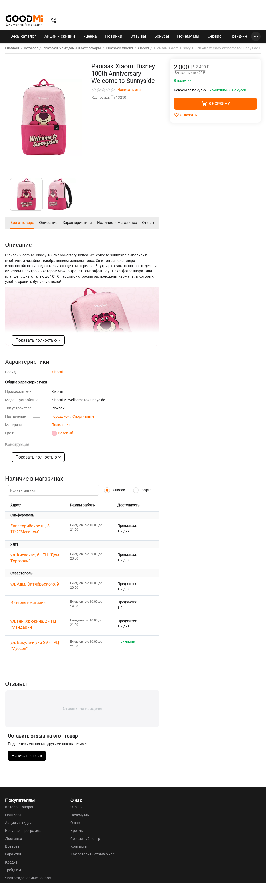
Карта (146, 490)
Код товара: (100, 97)
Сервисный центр (85, 838)
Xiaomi (57, 372)
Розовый (65, 433)
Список (118, 490)
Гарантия (13, 854)
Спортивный (83, 416)
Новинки (113, 36)
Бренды (77, 830)
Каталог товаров (19, 807)
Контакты (79, 846)
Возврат (12, 846)
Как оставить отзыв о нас (92, 854)
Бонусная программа (23, 830)
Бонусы (161, 36)
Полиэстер (60, 425)
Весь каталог (23, 36)
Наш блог (13, 815)
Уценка (90, 36)
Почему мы (188, 36)
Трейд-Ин (13, 870)
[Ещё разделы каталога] (256, 36)
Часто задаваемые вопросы (29, 878)
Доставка (13, 838)
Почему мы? (80, 815)
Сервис (214, 36)
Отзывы (138, 36)
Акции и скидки (59, 36)
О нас (75, 823)
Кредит (11, 862)
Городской (60, 416)
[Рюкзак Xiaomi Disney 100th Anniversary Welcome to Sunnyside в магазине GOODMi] (43, 117)
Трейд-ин (238, 36)
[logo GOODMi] (24, 21)
